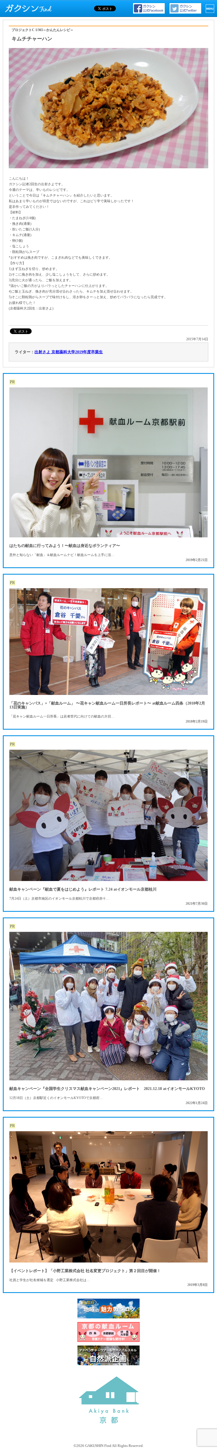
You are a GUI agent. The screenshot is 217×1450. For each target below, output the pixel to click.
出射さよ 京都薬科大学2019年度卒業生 (68, 352)
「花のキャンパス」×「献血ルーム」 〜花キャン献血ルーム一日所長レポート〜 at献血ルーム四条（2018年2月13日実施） (107, 705)
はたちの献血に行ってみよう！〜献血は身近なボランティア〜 (64, 546)
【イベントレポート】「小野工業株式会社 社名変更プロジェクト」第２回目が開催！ (85, 1271)
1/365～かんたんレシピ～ (54, 30)
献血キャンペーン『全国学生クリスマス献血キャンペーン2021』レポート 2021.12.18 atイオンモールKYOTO (107, 1089)
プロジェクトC (23, 30)
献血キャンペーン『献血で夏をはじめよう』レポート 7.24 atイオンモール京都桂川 (83, 889)
